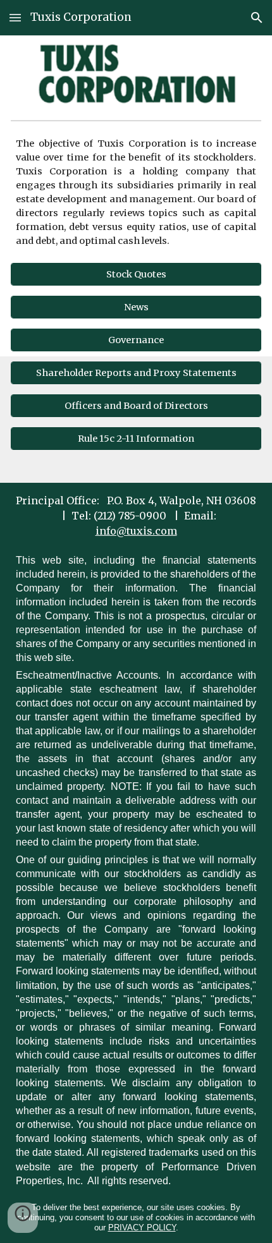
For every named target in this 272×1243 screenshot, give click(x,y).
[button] (15, 17)
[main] (136, 192)
